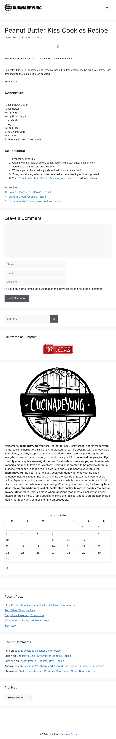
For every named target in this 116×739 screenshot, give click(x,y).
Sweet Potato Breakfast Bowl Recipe (42, 660)
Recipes (13, 187)
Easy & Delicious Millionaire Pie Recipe (37, 650)
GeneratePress (69, 734)
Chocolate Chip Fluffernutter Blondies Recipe (44, 655)
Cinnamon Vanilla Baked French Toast (28, 620)
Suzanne (10, 660)
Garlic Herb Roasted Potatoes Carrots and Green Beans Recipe (57, 671)
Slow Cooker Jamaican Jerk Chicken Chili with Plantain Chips (41, 605)
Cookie (37, 192)
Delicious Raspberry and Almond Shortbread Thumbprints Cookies (63, 666)
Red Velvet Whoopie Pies (20, 610)
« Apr (8, 568)
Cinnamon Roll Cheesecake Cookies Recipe (35, 201)
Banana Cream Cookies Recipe (27, 196)
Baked (12, 192)
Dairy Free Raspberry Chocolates (24, 615)
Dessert (47, 192)
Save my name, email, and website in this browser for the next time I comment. (56, 288)
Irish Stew (10, 625)
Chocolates (24, 192)
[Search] (54, 319)
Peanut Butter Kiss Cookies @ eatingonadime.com (46, 178)
